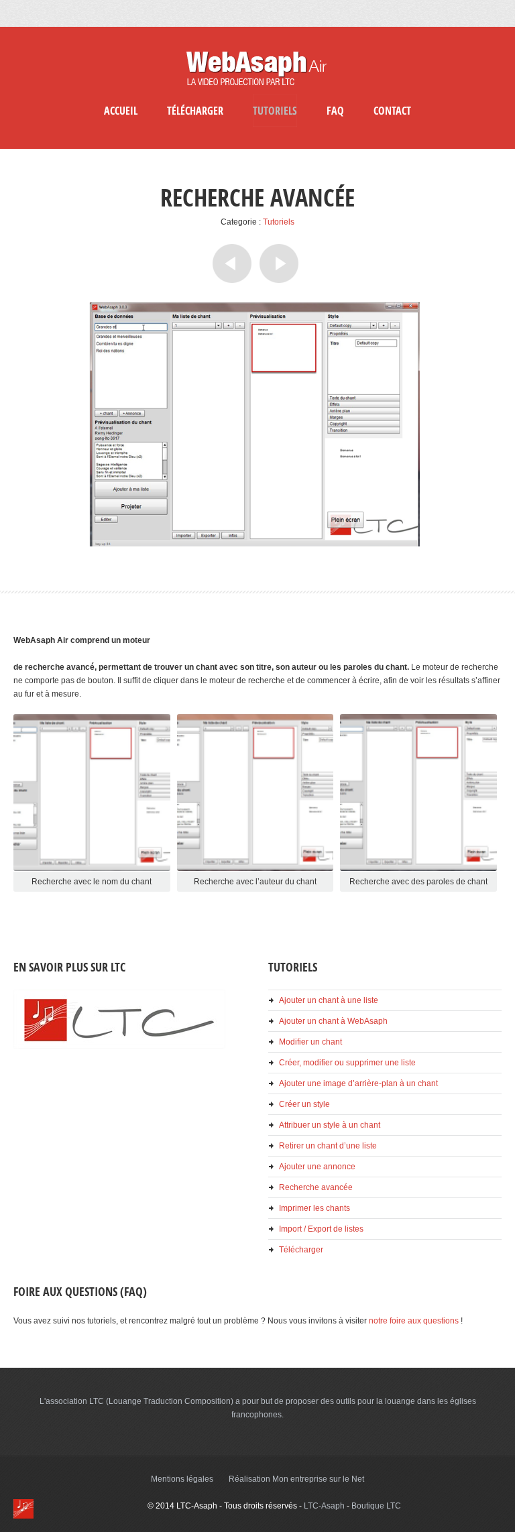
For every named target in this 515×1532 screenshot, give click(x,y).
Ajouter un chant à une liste (328, 1000)
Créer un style (304, 1104)
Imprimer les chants (314, 1208)
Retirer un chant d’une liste (328, 1146)
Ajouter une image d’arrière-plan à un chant (358, 1083)
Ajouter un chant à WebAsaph (333, 1021)
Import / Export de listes (321, 1229)
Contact (392, 110)
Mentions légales (182, 1479)
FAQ (335, 110)
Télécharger (195, 110)
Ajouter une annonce (317, 1166)
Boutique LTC (376, 1506)
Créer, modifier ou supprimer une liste (347, 1062)
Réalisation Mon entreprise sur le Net (296, 1479)
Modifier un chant (310, 1042)
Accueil (120, 110)
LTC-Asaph (324, 1506)
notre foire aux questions (414, 1320)
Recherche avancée (316, 1187)
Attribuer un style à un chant (329, 1125)
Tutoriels (275, 110)
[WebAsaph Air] (257, 87)
